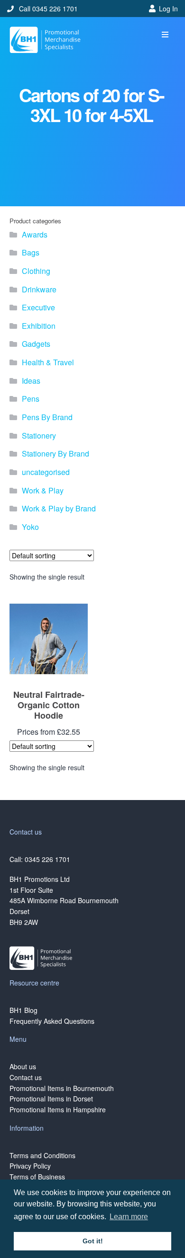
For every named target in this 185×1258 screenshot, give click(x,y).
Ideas (31, 380)
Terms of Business (37, 1176)
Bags (30, 252)
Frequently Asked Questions (51, 1021)
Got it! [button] (93, 1241)
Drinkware (39, 289)
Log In (168, 8)
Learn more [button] (129, 1217)
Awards (34, 234)
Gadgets (36, 343)
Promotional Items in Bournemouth (61, 1088)
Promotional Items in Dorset (51, 1098)
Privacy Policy (30, 1165)
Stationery (39, 435)
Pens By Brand (47, 417)
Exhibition (39, 325)
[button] (165, 34)
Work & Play (43, 490)
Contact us (25, 1077)
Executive (38, 307)
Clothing (36, 270)
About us (22, 1066)
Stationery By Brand (55, 453)
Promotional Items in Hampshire (57, 1109)
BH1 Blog (23, 1010)
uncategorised (46, 471)
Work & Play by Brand (59, 508)
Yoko (30, 526)
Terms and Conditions (42, 1155)
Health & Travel (48, 362)
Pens (30, 398)
